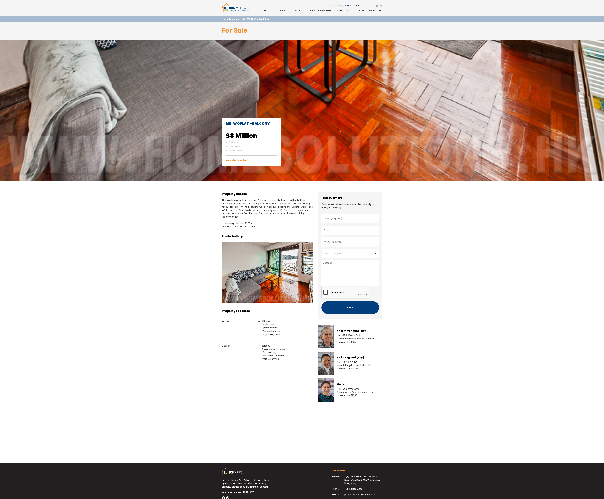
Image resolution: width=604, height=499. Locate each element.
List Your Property (319, 10)
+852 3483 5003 (354, 5)
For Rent (281, 10)
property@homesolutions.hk (359, 494)
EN (372, 6)
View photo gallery (236, 160)
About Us (342, 10)
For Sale (298, 10)
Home (267, 10)
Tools (358, 10)
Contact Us (374, 10)
